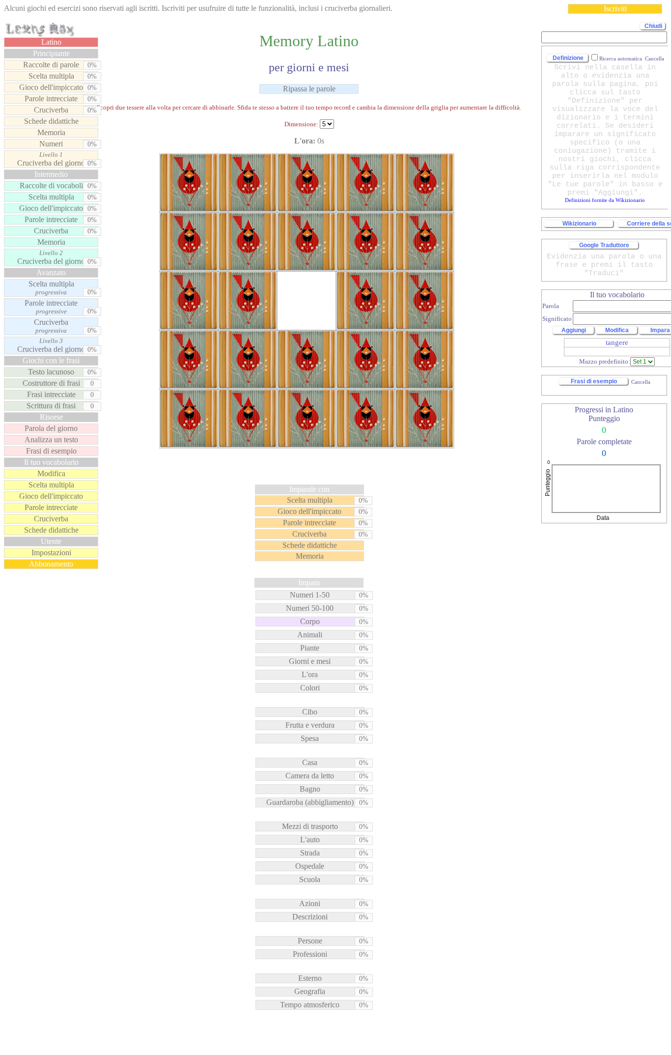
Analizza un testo (51, 439)
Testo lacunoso (51, 372)
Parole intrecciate (51, 98)
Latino (51, 42)
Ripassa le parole (309, 89)
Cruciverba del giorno (51, 159)
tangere (617, 342)
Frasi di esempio (51, 451)
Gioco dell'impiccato (51, 87)
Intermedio (51, 174)
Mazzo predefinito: (604, 361)
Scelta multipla (51, 76)
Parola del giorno (51, 428)
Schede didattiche (51, 121)
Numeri (51, 144)
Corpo (310, 621)
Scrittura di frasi (51, 405)
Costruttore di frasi (51, 383)
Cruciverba (51, 110)
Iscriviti (615, 8)
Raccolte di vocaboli (51, 185)
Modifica (51, 473)
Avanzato (51, 272)
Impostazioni (51, 552)
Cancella (640, 382)
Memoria (51, 132)
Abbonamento (51, 564)
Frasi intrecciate (51, 394)
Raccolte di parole (51, 64)
